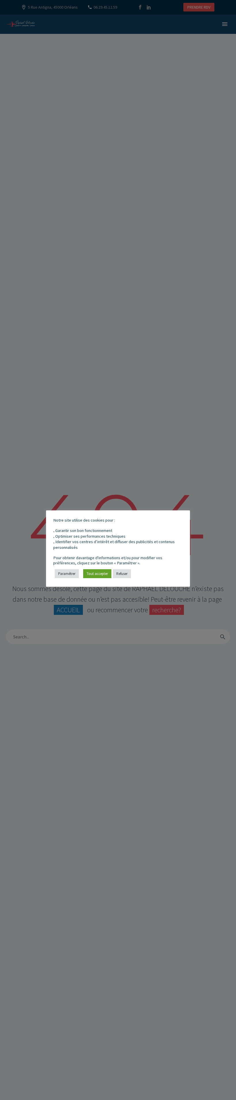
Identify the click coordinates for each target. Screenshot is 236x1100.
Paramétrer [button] (66, 573)
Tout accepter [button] (97, 573)
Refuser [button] (121, 573)
